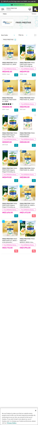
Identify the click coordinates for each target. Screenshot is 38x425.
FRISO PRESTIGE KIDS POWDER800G (27, 134)
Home (5, 14)
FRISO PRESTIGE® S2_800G (27, 98)
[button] (35, 9)
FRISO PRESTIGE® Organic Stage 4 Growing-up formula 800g (9, 170)
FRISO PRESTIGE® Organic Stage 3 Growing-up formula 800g (27, 65)
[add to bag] (16, 74)
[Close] (15, 40)
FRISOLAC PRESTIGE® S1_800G (9, 99)
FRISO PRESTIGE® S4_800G (27, 169)
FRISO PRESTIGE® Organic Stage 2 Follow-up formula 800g (9, 135)
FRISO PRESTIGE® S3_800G (9, 63)
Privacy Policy (11, 423)
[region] (19, 416)
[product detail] (10, 52)
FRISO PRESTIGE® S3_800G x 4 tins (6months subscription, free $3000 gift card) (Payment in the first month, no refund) (10, 243)
